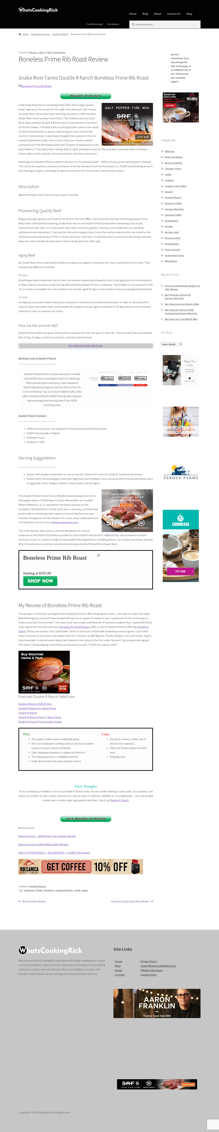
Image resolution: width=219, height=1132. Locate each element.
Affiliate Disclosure (152, 970)
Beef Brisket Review (34, 901)
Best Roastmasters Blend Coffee (182, 304)
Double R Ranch (60, 34)
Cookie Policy (149, 974)
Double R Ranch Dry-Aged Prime (37, 708)
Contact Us (173, 13)
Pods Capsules (172, 249)
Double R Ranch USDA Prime (34, 704)
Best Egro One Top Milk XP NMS (181, 319)
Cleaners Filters (173, 168)
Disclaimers (113, 24)
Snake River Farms (40, 34)
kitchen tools (172, 232)
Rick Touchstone (56, 52)
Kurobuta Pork (172, 238)
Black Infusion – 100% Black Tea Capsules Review (47, 836)
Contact (120, 974)
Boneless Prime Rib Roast (75, 627)
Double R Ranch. (119, 800)
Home (133, 13)
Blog (145, 13)
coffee (168, 174)
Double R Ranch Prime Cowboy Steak (40, 721)
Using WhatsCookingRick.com (158, 965)
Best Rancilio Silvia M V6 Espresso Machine (178, 296)
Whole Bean (171, 261)
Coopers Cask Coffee (175, 186)
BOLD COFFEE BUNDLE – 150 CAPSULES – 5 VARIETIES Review (54, 852)
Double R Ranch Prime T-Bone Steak (39, 717)
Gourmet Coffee (173, 214)
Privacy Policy (149, 961)
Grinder (169, 226)
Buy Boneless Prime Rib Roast (85, 345)
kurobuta (49, 890)
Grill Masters (171, 220)
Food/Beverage (95, 24)
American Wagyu (174, 157)
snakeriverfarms (64, 890)
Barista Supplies (173, 162)
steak (77, 890)
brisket (39, 890)
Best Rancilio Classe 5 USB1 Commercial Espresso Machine (181, 311)
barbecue (29, 890)
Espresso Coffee (173, 203)
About (157, 13)
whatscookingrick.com (65, 522)
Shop (189, 13)
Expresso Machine (174, 209)
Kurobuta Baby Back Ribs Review (130, 901)
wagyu (84, 890)
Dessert (169, 191)
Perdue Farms (172, 243)
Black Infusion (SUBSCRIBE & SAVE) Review (43, 844)
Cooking (169, 180)
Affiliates (170, 151)
